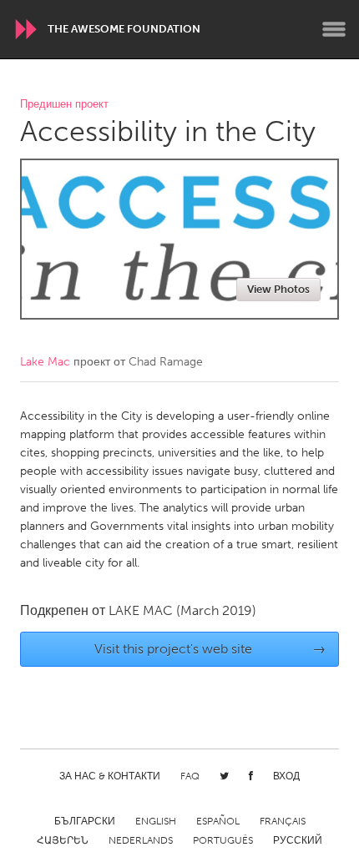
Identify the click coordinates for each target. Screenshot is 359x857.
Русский (297, 840)
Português (223, 840)
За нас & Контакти (109, 776)
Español (218, 821)
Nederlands (141, 840)
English (155, 821)
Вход (286, 776)
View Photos (278, 289)
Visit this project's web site (210, 649)
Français (283, 821)
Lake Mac (45, 362)
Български (84, 821)
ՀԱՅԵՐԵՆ (62, 840)
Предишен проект (64, 104)
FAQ (190, 776)
